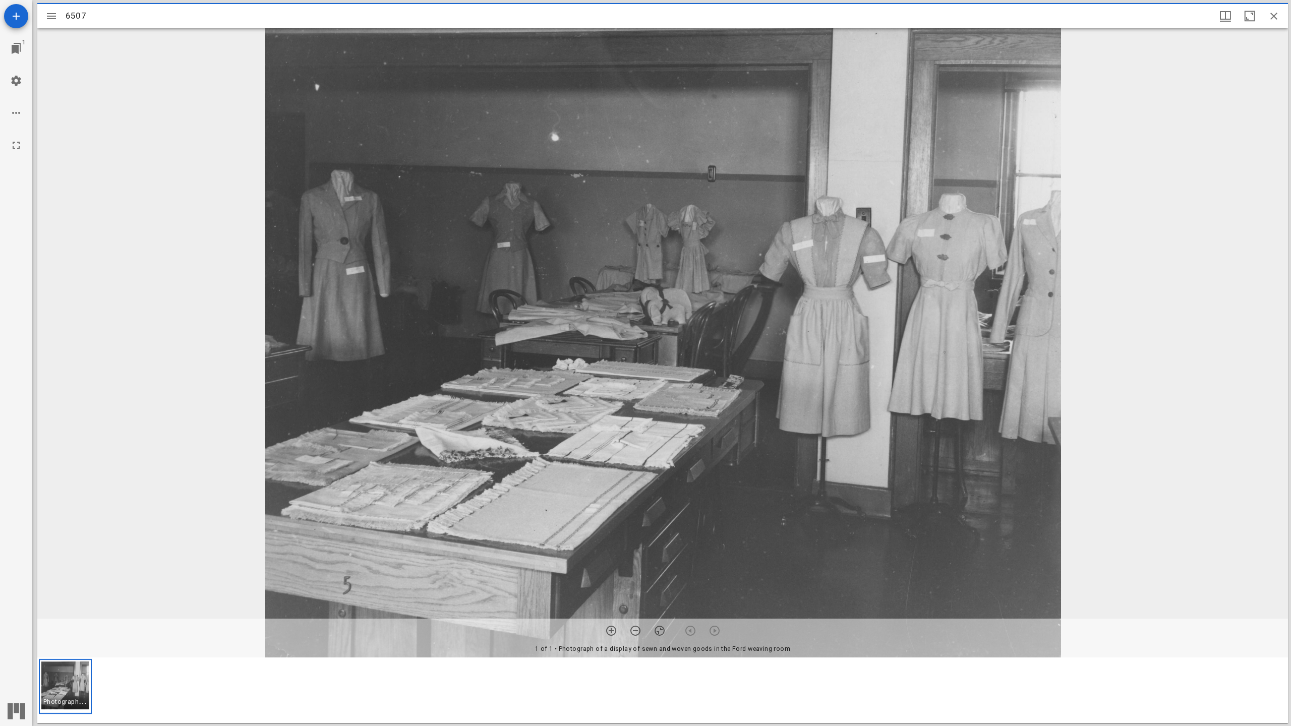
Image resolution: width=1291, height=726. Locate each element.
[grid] (662, 690)
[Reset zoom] (660, 631)
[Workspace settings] (16, 81)
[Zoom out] (635, 631)
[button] (65, 686)
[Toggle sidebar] (51, 16)
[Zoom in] (611, 631)
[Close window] (1274, 16)
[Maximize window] (1250, 16)
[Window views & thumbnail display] (1225, 16)
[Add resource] (16, 16)
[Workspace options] (16, 113)
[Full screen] (16, 145)
